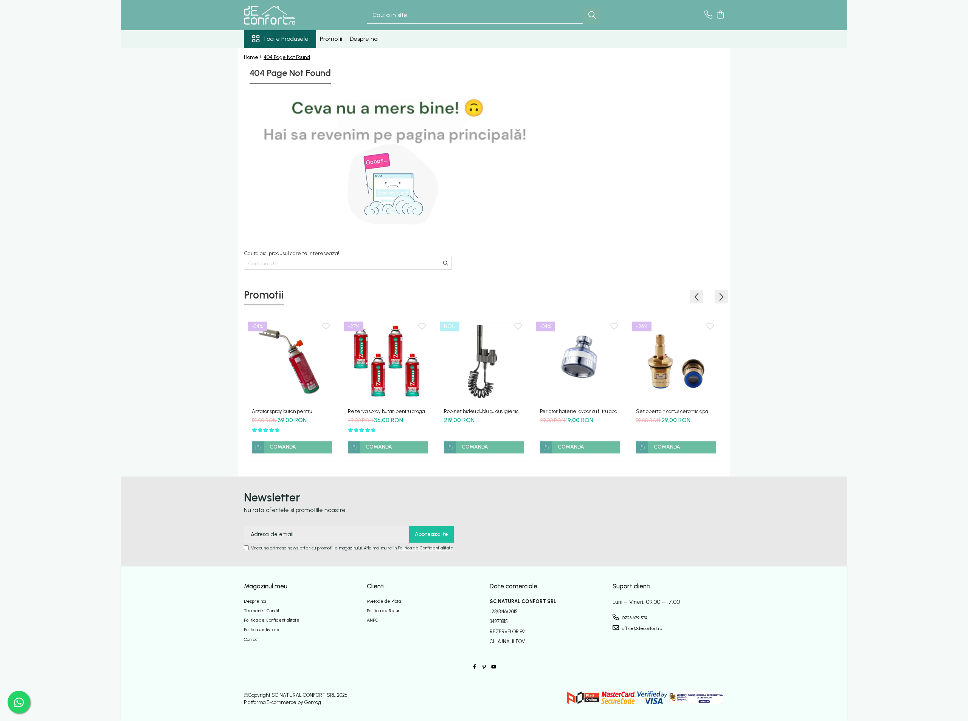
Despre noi (364, 38)
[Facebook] (474, 667)
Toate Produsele (286, 38)
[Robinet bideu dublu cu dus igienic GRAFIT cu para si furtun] (484, 361)
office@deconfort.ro (641, 628)
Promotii (331, 38)
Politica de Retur (383, 610)
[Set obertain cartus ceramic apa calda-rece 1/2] (676, 361)
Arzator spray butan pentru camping (282, 411)
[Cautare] (592, 15)
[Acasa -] (282, 15)
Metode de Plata (384, 601)
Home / (253, 57)
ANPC (372, 620)
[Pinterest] (484, 667)
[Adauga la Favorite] (326, 327)
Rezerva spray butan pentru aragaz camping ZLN (387, 411)
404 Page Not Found (287, 57)
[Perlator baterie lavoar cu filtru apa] (580, 361)
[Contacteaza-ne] (708, 15)
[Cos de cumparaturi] (720, 15)
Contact (251, 639)
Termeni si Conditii (263, 610)
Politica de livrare (261, 629)
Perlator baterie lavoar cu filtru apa (578, 411)
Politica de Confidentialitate (425, 548)
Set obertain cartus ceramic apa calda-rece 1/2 (672, 411)
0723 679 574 (634, 617)
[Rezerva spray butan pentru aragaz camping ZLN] (388, 361)
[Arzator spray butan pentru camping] (292, 361)
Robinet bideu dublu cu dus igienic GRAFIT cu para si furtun (481, 411)
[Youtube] (493, 667)
